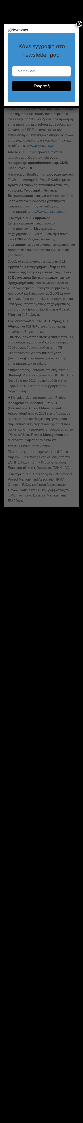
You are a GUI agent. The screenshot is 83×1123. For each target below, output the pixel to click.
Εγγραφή (42, 86)
